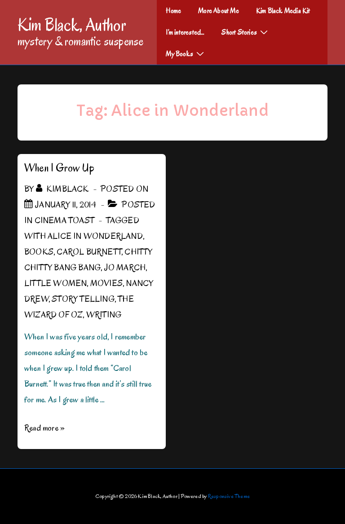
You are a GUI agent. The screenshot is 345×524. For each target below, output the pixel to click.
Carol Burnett (89, 252)
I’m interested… (185, 32)
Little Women (55, 283)
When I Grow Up (59, 167)
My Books (179, 53)
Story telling (83, 299)
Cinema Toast (64, 220)
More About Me (218, 10)
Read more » (44, 428)
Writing (103, 315)
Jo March (125, 267)
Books (38, 252)
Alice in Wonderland (95, 236)
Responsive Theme (229, 496)
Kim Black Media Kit (283, 10)
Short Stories (239, 32)
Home (173, 10)
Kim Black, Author (72, 24)
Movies (106, 283)
